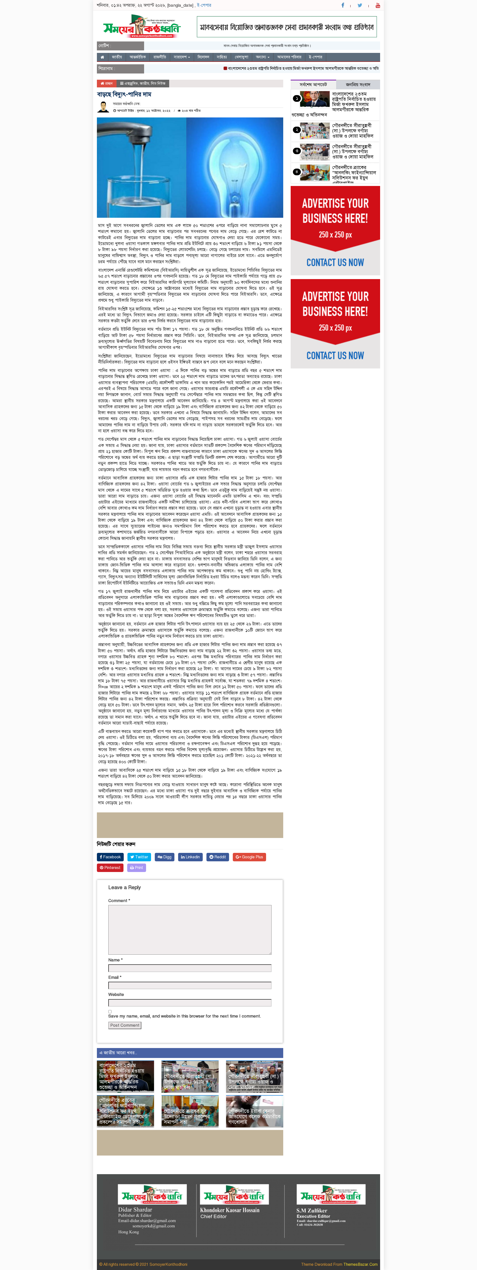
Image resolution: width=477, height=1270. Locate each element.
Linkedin (192, 857)
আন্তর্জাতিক (138, 57)
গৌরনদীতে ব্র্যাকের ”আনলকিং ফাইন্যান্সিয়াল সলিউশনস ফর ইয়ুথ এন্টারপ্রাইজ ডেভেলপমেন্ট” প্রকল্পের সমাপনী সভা (124, 1111)
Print (138, 867)
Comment (119, 900)
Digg (166, 857)
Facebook (111, 857)
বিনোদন (203, 57)
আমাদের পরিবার (289, 57)
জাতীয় (117, 57)
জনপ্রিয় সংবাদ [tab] (358, 84)
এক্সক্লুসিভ (131, 83)
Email (114, 977)
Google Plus (252, 857)
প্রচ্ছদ (108, 83)
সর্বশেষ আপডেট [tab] (313, 84)
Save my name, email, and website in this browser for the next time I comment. (184, 1016)
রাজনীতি (160, 57)
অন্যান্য (261, 57)
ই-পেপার (204, 5)
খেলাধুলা (241, 57)
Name (115, 960)
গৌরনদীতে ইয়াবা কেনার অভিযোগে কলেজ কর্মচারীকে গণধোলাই (255, 1116)
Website (116, 994)
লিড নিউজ (158, 83)
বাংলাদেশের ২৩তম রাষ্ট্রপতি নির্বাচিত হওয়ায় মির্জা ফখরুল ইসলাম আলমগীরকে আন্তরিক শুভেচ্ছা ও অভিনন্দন (283, 68)
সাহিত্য (222, 57)
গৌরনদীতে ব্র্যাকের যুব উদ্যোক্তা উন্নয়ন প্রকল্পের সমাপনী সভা (187, 1116)
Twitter (141, 857)
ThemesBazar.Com (360, 1264)
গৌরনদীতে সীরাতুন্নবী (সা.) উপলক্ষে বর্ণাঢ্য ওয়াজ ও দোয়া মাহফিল (189, 1081)
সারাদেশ (181, 57)
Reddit (219, 857)
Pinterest (111, 867)
